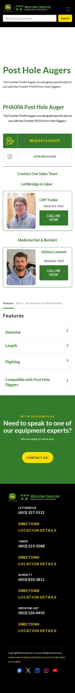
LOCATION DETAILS (37, 530)
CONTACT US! (38, 457)
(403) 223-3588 (31, 546)
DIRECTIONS (28, 524)
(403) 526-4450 (31, 613)
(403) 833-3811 (31, 579)
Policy (35, 657)
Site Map (60, 657)
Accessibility (14, 661)
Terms (51, 657)
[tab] (8, 303)
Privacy (42, 657)
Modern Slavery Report (19, 657)
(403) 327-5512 (31, 512)
